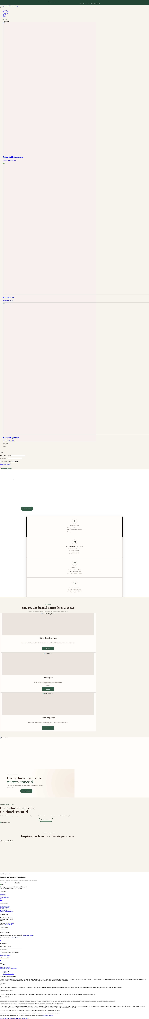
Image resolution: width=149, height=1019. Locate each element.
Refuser (2, 1018)
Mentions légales (4, 910)
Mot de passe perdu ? (5, 464)
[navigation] (74, 964)
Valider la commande (5, 967)
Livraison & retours (5, 906)
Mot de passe (3, 458)
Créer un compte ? (4, 957)
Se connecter (15, 461)
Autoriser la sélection (16, 1018)
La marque (2, 895)
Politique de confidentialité (6, 911)
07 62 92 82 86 (10, 923)
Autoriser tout (24, 1018)
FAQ (1, 898)
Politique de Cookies (48, 1015)
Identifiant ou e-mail (5, 455)
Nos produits (3, 894)
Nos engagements (4, 897)
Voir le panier (14, 968)
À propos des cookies (8, 974)
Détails (5, 972)
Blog (1, 900)
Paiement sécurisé (4, 907)
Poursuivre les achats (5, 968)
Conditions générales (5, 909)
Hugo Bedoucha (16, 937)
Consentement (6, 971)
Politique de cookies (28, 935)
